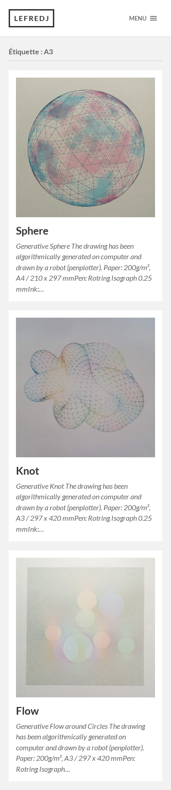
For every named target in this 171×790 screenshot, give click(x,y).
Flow (27, 711)
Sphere (32, 231)
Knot (27, 471)
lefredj (32, 18)
